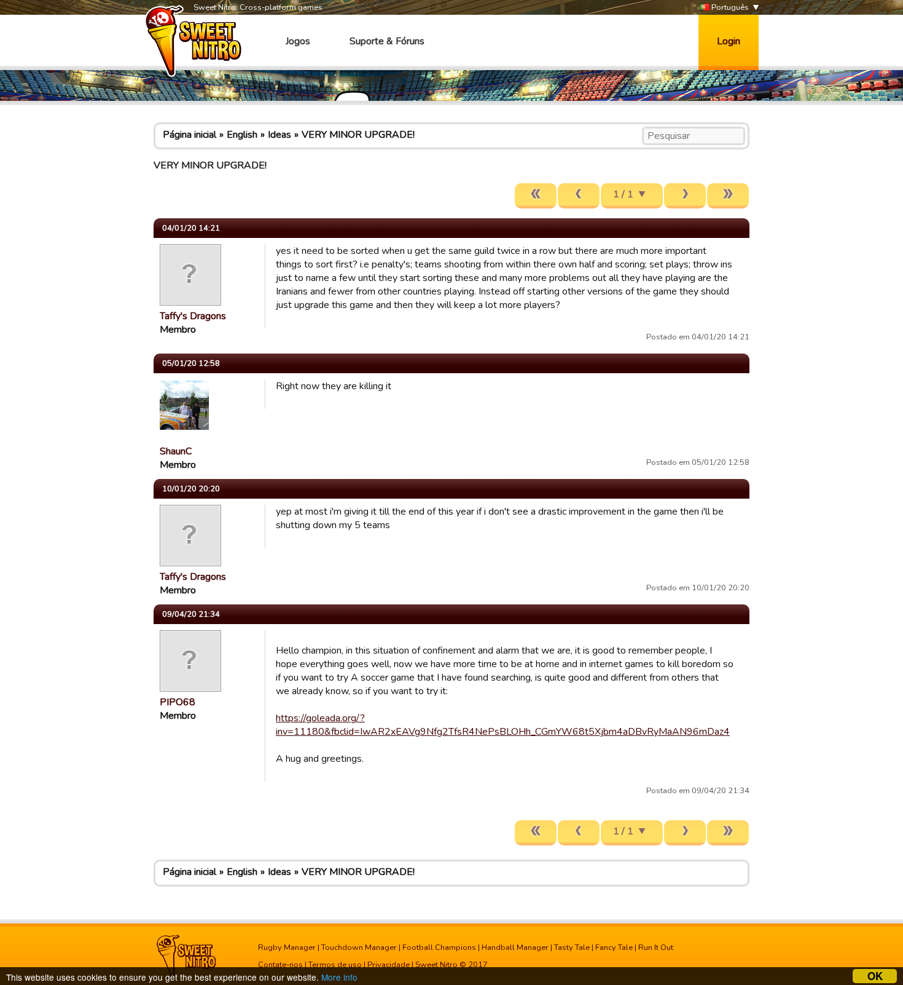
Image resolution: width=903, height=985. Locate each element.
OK (875, 976)
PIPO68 (177, 702)
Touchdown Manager (359, 947)
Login (728, 41)
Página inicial (189, 134)
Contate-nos (280, 964)
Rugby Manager (287, 947)
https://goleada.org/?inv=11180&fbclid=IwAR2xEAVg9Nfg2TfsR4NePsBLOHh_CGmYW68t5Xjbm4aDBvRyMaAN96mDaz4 (503, 724)
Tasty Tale (572, 947)
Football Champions (439, 947)
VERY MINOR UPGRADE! (358, 134)
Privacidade (388, 964)
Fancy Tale (614, 947)
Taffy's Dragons (193, 316)
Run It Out (655, 947)
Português (729, 7)
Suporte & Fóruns (387, 41)
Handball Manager (515, 947)
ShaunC (176, 451)
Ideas (279, 134)
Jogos (298, 41)
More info (339, 977)
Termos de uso (335, 964)
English (242, 134)
